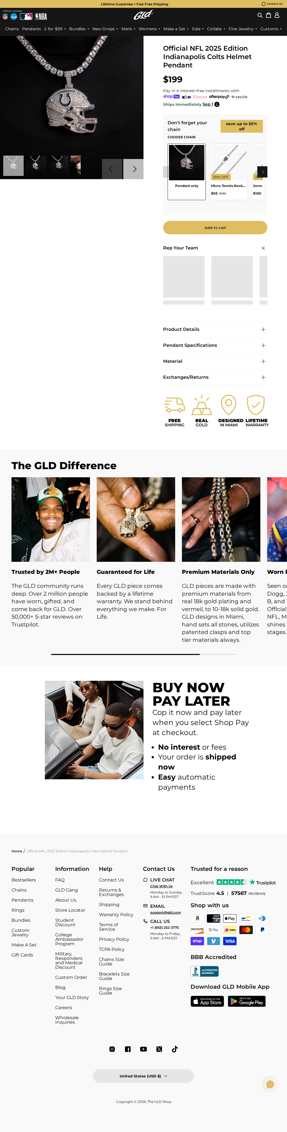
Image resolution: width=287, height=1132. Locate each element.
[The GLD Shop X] (159, 1049)
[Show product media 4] (81, 166)
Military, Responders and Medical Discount (68, 960)
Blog (60, 987)
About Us (65, 900)
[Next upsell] (263, 171)
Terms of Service (108, 927)
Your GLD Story (72, 997)
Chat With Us (161, 886)
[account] (277, 15)
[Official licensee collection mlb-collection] (26, 16)
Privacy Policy (114, 939)
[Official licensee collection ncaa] (13, 16)
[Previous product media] (112, 169)
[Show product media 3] (58, 166)
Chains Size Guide (111, 962)
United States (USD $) (140, 1076)
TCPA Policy (112, 949)
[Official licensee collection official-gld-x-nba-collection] (41, 16)
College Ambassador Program (69, 939)
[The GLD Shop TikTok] (175, 1049)
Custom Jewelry (20, 932)
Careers (63, 1007)
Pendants (22, 900)
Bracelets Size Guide (114, 976)
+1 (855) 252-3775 (164, 927)
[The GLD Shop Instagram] (112, 1049)
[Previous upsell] (167, 171)
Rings (17, 910)
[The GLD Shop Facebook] (128, 1049)
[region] (215, 174)
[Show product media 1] (13, 166)
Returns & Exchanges (111, 892)
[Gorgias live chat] (270, 1084)
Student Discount (65, 922)
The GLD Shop (159, 1102)
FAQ (59, 880)
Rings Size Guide (110, 991)
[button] (260, 15)
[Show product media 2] (36, 166)
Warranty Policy (116, 914)
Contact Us (275, 4)
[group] (134, 4)
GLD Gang (66, 890)
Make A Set (24, 945)
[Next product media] (133, 169)
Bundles (20, 920)
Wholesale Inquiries (67, 1020)
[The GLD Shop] (143, 15)
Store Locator (70, 910)
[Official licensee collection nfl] (5, 16)
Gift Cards (22, 955)
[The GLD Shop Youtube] (143, 1049)
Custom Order (71, 977)
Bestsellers (23, 880)
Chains (19, 890)
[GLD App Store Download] (207, 1002)
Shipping (109, 904)
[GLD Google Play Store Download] (247, 1002)
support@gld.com (165, 912)
